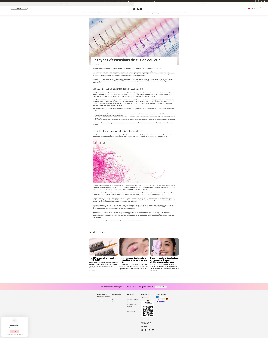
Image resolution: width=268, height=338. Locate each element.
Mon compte (129, 296)
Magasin (84, 13)
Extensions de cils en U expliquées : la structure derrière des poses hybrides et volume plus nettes (164, 260)
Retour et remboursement (131, 304)
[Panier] (264, 8)
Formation (164, 13)
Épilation (128, 13)
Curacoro (114, 296)
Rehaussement (113, 13)
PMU (141, 13)
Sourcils (121, 13)
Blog (113, 299)
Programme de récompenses (132, 299)
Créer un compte (161, 286)
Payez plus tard (130, 306)
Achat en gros (173, 13)
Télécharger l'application (131, 311)
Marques (99, 13)
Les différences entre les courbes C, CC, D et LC (102, 259)
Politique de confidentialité (132, 309)
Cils (106, 13)
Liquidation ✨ (155, 13)
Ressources (182, 13)
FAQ (113, 301)
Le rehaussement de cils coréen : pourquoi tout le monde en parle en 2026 (133, 260)
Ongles (136, 13)
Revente (146, 13)
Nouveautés (92, 13)
